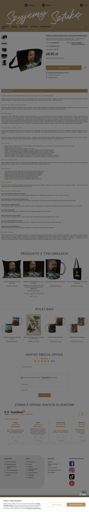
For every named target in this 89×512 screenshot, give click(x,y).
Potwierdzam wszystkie (76, 504)
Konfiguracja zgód (56, 504)
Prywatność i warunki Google (33, 508)
